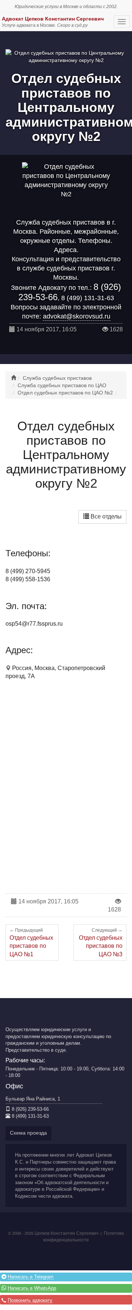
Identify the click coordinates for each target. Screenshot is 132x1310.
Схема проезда (28, 1133)
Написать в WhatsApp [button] (32, 1288)
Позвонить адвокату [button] (30, 1300)
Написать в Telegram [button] (31, 1277)
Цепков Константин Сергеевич (66, 1233)
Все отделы (105, 516)
